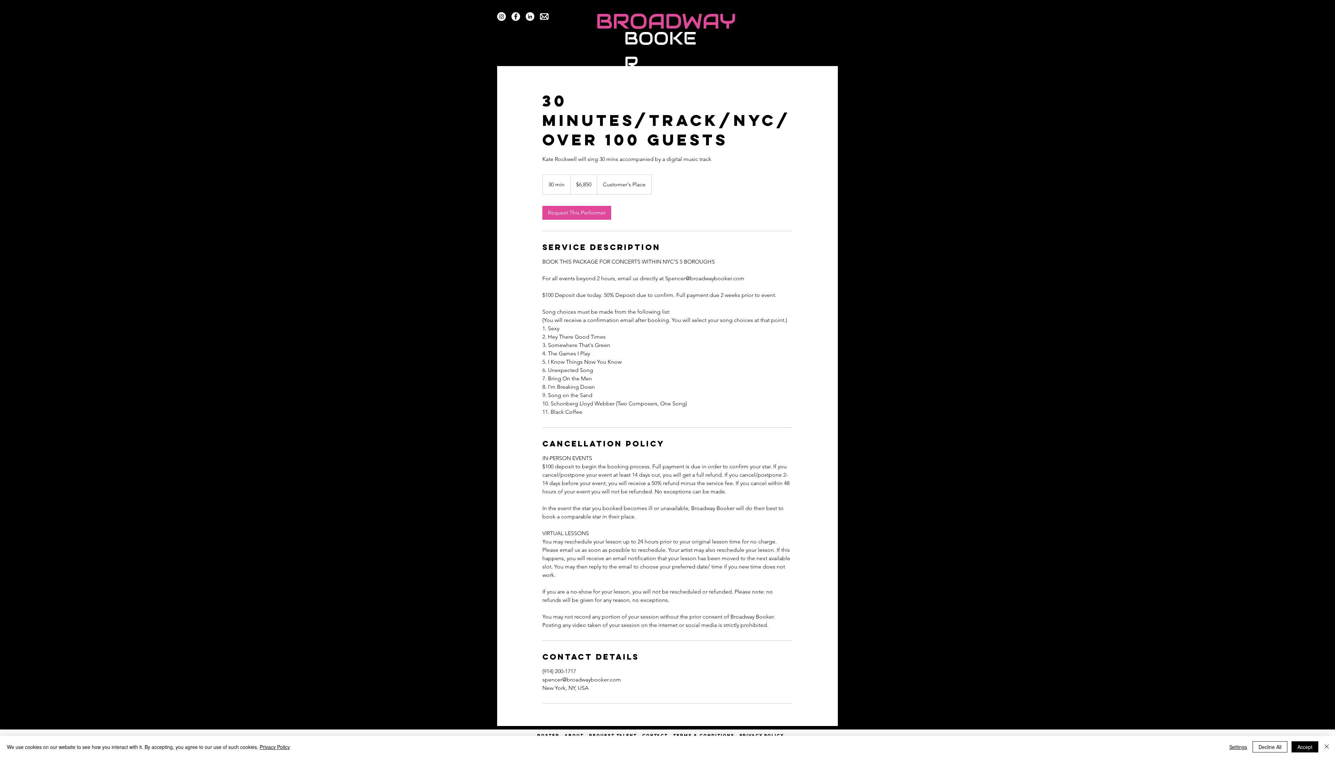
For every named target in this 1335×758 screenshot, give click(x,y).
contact (655, 735)
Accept (1304, 746)
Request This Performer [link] (577, 212)
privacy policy (761, 735)
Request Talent (613, 735)
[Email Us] (544, 16)
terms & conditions (703, 735)
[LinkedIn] (530, 16)
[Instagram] (501, 16)
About (574, 735)
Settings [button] (1238, 746)
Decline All (1270, 746)
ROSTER (551, 735)
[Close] (1326, 746)
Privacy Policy (275, 746)
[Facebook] (515, 16)
